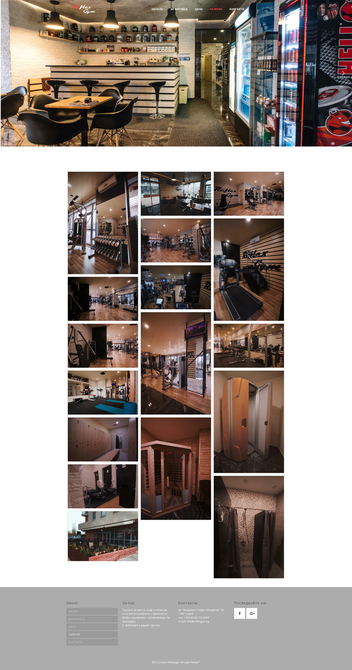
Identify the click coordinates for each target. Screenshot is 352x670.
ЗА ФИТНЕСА (76, 619)
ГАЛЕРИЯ (74, 634)
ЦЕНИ (72, 626)
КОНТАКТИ (75, 642)
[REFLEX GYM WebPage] (84, 9)
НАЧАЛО (73, 611)
